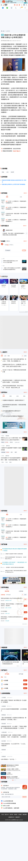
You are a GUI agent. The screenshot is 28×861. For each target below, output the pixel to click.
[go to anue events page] (22, 5)
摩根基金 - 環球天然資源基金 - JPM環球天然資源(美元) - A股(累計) (11, 604)
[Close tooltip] (24, 11)
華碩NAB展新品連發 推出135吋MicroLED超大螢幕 (10, 261)
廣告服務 (25, 814)
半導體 (6, 688)
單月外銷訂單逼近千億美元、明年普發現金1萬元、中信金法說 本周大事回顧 (13, 286)
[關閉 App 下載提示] (1, 2)
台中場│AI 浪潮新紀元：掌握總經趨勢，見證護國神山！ (16, 202)
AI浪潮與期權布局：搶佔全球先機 (12, 148)
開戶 (25, 599)
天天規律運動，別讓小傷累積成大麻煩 (23, 302)
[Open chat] (25, 8)
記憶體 (6, 680)
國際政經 (8, 445)
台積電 (6, 684)
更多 (25, 355)
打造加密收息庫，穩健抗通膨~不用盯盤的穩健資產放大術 (16, 214)
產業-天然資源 (8, 607)
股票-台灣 (7, 613)
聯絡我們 (18, 817)
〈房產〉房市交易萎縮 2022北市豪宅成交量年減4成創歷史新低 (11, 268)
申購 (25, 606)
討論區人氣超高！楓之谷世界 (23, 286)
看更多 (24, 225)
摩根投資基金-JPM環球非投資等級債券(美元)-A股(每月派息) (12, 617)
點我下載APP (16, 151)
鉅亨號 (11, 814)
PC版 (2, 814)
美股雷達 (7, 435)
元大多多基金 (4, 611)
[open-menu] (1, 5)
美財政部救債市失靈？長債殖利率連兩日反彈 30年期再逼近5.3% (13, 302)
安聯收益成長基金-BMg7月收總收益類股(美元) (11, 598)
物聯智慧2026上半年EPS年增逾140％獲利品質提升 (4, 286)
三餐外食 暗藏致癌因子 (4, 302)
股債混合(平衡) (8, 600)
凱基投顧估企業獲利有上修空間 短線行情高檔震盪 (13, 184)
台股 (3, 31)
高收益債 (7, 620)
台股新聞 (8, 31)
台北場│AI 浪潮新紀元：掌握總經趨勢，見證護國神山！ (16, 208)
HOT (7, 201)
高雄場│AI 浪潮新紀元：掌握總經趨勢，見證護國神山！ (16, 220)
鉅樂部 (15, 814)
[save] (20, 8)
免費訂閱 (24, 796)
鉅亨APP (7, 814)
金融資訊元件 (11, 817)
